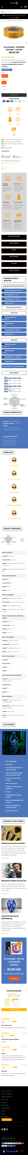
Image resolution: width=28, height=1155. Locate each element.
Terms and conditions (6, 1094)
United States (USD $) (8, 1138)
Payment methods (6, 1091)
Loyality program (5, 1108)
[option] (14, 32)
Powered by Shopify (20, 1151)
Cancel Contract (6, 1119)
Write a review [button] (14, 1009)
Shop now (14, 978)
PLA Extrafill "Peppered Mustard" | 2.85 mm (14, 21)
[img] (5, 1019)
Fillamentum (5, 167)
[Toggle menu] (2, 7)
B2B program (4, 1105)
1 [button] (8, 43)
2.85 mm (5, 76)
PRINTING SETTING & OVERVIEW (14, 236)
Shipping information (6, 1096)
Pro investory (4, 1117)
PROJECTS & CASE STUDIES (14, 270)
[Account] (21, 6)
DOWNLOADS (14, 249)
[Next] (26, 43)
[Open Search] (2, 11)
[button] (5, 57)
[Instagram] (7, 1129)
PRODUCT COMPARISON (14, 256)
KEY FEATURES (14, 263)
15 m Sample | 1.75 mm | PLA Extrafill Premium (14, 961)
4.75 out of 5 (18, 994)
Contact (3, 1114)
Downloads (4, 1102)
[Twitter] (2, 1129)
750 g (4, 82)
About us (3, 1111)
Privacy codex (4, 1099)
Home (2, 21)
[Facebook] (5, 1129)
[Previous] (2, 43)
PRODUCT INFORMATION (14, 243)
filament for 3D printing (8, 168)
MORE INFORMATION (6, 69)
